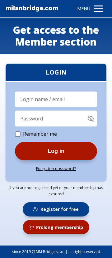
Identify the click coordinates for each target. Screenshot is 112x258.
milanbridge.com (32, 8)
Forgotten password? (56, 168)
